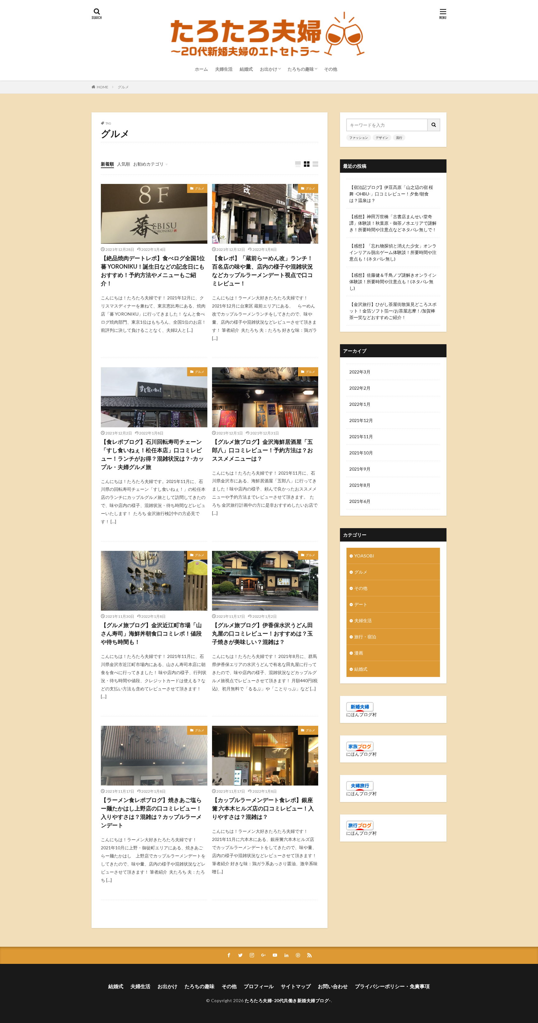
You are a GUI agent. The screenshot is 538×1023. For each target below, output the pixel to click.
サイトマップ (296, 986)
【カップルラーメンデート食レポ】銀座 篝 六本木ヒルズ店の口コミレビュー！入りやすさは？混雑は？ (263, 808)
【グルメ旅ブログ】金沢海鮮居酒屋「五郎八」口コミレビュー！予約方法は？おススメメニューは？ (262, 450)
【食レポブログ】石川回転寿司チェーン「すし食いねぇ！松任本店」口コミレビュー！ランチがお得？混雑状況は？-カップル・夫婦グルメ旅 (152, 454)
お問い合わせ (333, 986)
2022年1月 (359, 404)
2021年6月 (359, 501)
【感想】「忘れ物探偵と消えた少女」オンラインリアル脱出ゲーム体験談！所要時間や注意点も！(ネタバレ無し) (393, 252)
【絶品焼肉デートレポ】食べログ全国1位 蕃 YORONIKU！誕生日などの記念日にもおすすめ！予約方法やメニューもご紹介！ (153, 271)
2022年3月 (359, 371)
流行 (399, 137)
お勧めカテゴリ (148, 164)
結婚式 (246, 69)
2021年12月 (361, 420)
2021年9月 (359, 469)
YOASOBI (364, 555)
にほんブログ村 (361, 714)
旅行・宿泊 (365, 636)
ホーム (201, 69)
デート (360, 604)
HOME (102, 87)
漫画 (358, 652)
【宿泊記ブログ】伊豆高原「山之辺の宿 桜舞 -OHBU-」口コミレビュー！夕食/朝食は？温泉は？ (391, 194)
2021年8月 (359, 485)
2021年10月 (361, 452)
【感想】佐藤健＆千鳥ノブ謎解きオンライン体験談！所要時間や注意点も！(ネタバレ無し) (393, 281)
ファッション (358, 137)
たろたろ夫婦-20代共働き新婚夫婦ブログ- (288, 1000)
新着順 (107, 164)
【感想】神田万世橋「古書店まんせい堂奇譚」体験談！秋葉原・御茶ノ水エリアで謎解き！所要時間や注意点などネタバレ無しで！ (393, 223)
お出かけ (268, 69)
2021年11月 (361, 436)
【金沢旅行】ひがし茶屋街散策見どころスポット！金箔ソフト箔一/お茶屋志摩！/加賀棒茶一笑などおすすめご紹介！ (393, 311)
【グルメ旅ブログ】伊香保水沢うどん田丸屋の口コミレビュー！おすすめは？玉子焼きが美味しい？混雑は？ (262, 633)
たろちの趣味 (301, 69)
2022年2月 (359, 388)
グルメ (123, 87)
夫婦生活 (224, 69)
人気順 (123, 164)
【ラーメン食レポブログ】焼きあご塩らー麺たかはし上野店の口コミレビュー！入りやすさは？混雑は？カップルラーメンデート (151, 812)
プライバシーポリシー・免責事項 (392, 986)
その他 (330, 69)
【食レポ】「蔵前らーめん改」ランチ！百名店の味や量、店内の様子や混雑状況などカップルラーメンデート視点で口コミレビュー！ (262, 271)
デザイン (382, 137)
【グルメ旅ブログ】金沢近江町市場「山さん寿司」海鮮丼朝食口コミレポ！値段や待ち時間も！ (151, 633)
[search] (434, 125)
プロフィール (259, 986)
